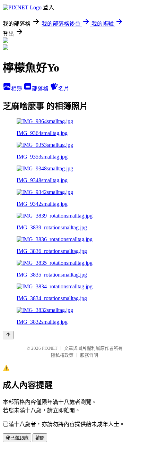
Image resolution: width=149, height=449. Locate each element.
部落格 (41, 89)
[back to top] (8, 335)
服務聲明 (89, 355)
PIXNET (50, 348)
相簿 (17, 89)
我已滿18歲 (17, 438)
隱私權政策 (62, 355)
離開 (39, 438)
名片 (63, 89)
